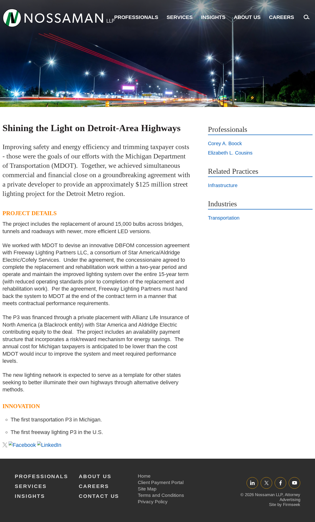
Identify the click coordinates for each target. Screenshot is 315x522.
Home (144, 476)
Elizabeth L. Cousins (230, 153)
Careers (281, 17)
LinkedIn (252, 482)
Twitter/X (266, 482)
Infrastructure (222, 185)
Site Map (147, 488)
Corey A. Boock (225, 143)
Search (305, 20)
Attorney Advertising (290, 497)
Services (180, 17)
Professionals (136, 17)
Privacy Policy (153, 501)
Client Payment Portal (161, 482)
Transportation (223, 218)
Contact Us (99, 496)
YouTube (294, 482)
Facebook (280, 482)
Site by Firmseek (284, 504)
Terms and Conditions (161, 495)
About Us (247, 17)
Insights (213, 17)
